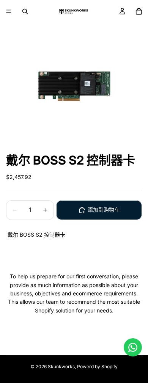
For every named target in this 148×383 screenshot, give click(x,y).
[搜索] (25, 11)
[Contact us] (133, 347)
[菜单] (8, 11)
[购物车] (139, 11)
